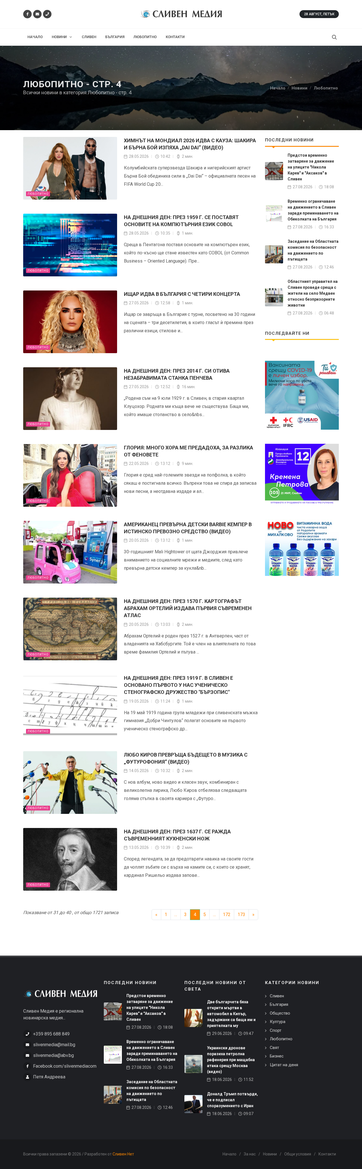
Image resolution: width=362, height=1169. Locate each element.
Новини (270, 1154)
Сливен (277, 995)
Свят (274, 1047)
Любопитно (38, 193)
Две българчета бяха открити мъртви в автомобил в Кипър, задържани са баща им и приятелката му (231, 1014)
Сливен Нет (123, 1154)
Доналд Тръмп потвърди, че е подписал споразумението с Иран (232, 1100)
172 (226, 914)
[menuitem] (35, 37)
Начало (229, 1154)
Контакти (327, 1154)
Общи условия (297, 1154)
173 (241, 914)
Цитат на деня (284, 1064)
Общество (280, 1013)
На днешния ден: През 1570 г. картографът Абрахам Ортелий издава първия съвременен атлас (188, 608)
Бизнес (277, 1056)
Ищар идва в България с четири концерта (182, 294)
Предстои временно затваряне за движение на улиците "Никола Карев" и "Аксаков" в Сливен (311, 167)
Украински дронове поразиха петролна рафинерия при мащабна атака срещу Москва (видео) (231, 1060)
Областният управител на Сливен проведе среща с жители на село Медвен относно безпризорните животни (313, 293)
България (279, 1004)
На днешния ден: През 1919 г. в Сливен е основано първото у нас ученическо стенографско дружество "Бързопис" (178, 685)
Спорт (275, 1030)
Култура (277, 1021)
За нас (250, 1154)
